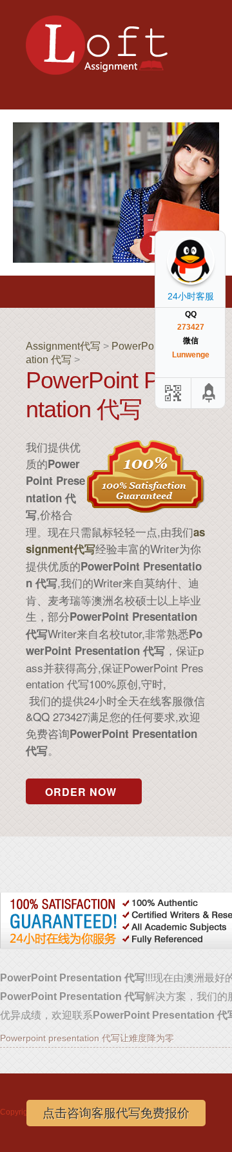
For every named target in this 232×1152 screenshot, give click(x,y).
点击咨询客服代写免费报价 (116, 1113)
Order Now (81, 791)
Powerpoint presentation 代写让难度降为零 (87, 1038)
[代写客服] (172, 393)
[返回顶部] (209, 393)
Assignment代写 (63, 346)
